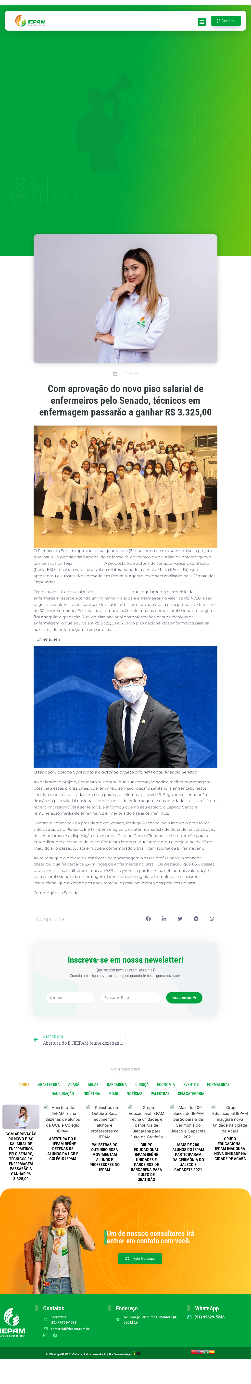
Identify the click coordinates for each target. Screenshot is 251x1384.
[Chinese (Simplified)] (194, 1353)
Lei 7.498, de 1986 (113, 591)
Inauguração (62, 1093)
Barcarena (117, 1084)
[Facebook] (55, 1335)
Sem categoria (191, 1093)
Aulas (93, 1084)
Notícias (134, 1093)
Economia (166, 1084)
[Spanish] (212, 1353)
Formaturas (218, 1084)
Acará (73, 1084)
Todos (23, 1084)
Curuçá (142, 1084)
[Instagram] (45, 1335)
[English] (200, 1353)
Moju (113, 1093)
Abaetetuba (49, 1084)
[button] (202, 22)
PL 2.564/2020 (88, 563)
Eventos (191, 1084)
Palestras (160, 1093)
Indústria (91, 1093)
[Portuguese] (206, 1353)
